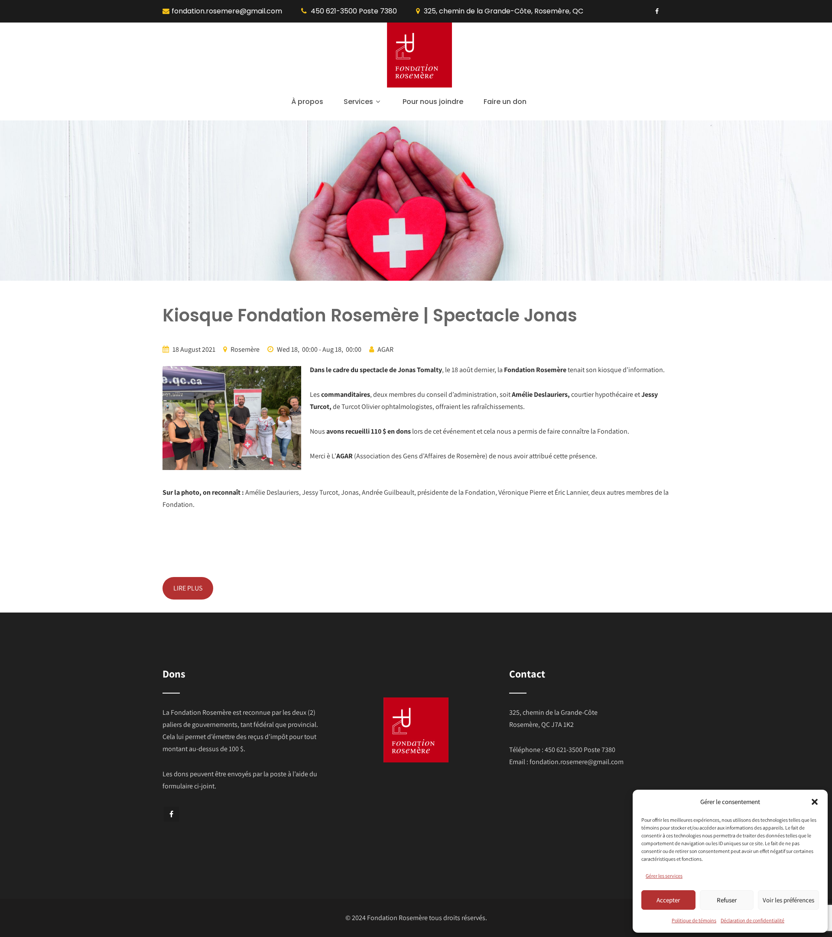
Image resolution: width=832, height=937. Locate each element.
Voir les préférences (788, 900)
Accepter (668, 900)
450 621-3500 (334, 11)
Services (358, 102)
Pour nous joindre (433, 102)
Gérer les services (664, 875)
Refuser (727, 900)
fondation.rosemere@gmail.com (227, 11)
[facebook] (657, 11)
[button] (814, 802)
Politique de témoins (694, 920)
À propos (307, 102)
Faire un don (505, 102)
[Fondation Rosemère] (419, 85)
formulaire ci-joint (188, 786)
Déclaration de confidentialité (752, 920)
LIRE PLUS (187, 588)
